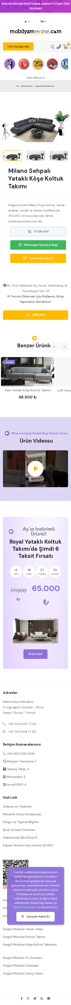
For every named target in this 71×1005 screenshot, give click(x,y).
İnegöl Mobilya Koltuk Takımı (24, 937)
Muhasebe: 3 (15, 777)
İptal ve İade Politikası (19, 830)
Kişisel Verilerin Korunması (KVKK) (28, 845)
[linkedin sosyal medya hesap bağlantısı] (41, 998)
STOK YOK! (41, 231)
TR (42, 21)
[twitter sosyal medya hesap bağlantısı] (34, 998)
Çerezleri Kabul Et (38, 916)
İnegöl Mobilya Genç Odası (23, 973)
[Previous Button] (8, 125)
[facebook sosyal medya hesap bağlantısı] (22, 998)
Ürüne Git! (35, 654)
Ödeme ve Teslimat (17, 806)
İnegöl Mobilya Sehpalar (21, 965)
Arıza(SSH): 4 (16, 784)
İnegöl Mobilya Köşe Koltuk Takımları (30, 944)
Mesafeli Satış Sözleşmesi (22, 814)
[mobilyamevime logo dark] (35, 32)
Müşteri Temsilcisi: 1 (21, 761)
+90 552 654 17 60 (22, 732)
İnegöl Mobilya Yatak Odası (23, 929)
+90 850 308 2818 (20, 754)
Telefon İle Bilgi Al (41, 258)
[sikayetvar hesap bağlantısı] (48, 998)
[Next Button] (63, 125)
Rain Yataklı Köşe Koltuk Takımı (27, 390)
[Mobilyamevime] (18, 86)
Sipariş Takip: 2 (17, 769)
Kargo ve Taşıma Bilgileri (21, 822)
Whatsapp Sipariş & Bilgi (41, 245)
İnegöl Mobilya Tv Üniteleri (22, 958)
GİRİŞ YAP (38, 315)
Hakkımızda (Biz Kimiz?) (20, 837)
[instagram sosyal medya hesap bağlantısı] (28, 998)
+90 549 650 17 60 (22, 724)
